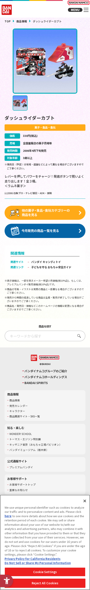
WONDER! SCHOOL (20, 434)
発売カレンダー (18, 406)
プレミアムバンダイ (21, 467)
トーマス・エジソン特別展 (25, 439)
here (8, 516)
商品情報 (21, 21)
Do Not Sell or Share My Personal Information (38, 563)
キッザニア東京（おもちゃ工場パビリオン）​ (35, 444)
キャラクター (17, 411)
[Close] (85, 501)
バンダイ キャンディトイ (46, 262)
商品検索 (14, 400)
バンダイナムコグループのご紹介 (45, 371)
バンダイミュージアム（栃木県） (29, 450)
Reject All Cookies (45, 583)
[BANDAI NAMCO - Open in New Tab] (49, 358)
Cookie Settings (45, 572)
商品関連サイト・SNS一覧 (24, 416)
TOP (7, 21)
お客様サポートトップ (22, 484)
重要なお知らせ (18, 490)
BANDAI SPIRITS (36, 383)
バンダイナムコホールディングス (45, 377)
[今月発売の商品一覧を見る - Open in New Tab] (45, 231)
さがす (78, 336)
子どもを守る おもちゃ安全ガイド (51, 267)
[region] (45, 542)
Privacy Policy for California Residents (33, 559)
